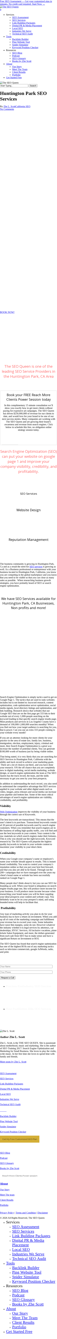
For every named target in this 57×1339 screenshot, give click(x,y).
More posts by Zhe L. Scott (13, 1061)
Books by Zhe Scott (9, 1168)
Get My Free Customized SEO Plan (19, 1139)
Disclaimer (43, 1212)
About (4, 1183)
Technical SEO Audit (10, 1104)
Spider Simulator (8, 1126)
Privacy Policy (7, 1212)
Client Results (6, 1200)
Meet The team (7, 1194)
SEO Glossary (7, 1163)
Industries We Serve (9, 1099)
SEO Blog (5, 1153)
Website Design (28, 510)
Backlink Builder (8, 1116)
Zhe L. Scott (9, 106)
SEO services (35, 566)
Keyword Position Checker (13, 1131)
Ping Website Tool (9, 1121)
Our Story (5, 1189)
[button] (7, 312)
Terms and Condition (26, 1212)
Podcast (3, 1158)
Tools (10, 1263)
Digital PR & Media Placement (15, 1089)
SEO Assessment (8, 1073)
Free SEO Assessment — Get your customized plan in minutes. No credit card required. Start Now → (26, 2)
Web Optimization (8, 811)
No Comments (7, 109)
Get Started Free (19, 1331)
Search (33, 86)
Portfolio (4, 1205)
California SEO (23, 106)
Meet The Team (25, 1318)
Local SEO (5, 1094)
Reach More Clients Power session (19, 1176)
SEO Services (28, 493)
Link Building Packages (11, 1083)
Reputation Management (28, 539)
